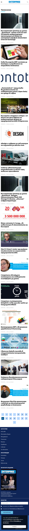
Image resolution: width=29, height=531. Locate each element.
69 (14, 418)
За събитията (4, 449)
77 (26, 418)
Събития (3, 447)
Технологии (3, 439)
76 (22, 418)
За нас (2, 460)
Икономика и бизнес (5, 434)
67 (6, 418)
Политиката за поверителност (17, 509)
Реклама (3, 458)
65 (26, 414)
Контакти (3, 455)
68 (10, 418)
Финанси (3, 442)
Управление (4, 444)
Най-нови (3, 431)
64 (22, 414)
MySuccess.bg (4, 463)
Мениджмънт (4, 436)
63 (18, 414)
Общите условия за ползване (16, 506)
